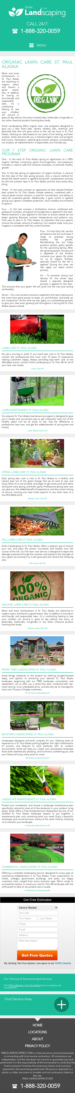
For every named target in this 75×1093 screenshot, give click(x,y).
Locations (37, 1032)
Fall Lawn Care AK (37, 563)
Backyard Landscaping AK (37, 758)
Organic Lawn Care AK (37, 628)
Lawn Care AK (37, 369)
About (37, 1039)
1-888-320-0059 (40, 31)
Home (37, 1025)
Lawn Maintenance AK (38, 431)
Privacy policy (37, 1046)
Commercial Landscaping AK (37, 890)
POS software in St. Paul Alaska (25, 985)
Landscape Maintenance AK (37, 826)
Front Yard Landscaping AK (37, 693)
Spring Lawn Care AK (37, 499)
